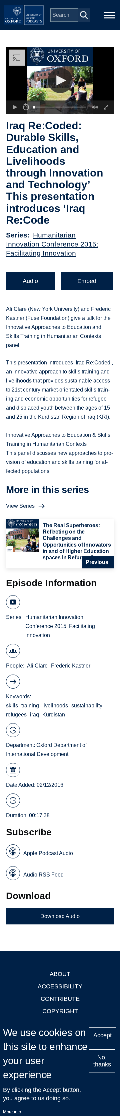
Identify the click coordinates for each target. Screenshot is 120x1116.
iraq (34, 714)
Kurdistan (53, 714)
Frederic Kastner (70, 666)
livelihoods (55, 705)
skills (12, 705)
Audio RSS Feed (43, 875)
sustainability (86, 705)
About (60, 974)
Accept (102, 1035)
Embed (86, 281)
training (30, 705)
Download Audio (60, 916)
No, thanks (102, 1061)
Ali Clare (37, 666)
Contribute (60, 998)
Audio (30, 281)
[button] (60, 80)
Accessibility (60, 986)
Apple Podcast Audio (48, 853)
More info (12, 1111)
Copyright (60, 1011)
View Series (20, 506)
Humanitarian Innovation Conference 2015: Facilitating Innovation (52, 244)
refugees (16, 714)
